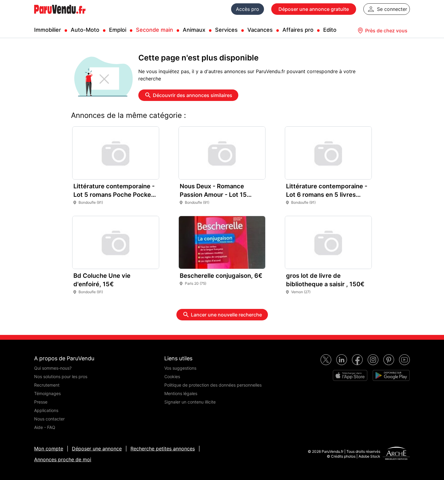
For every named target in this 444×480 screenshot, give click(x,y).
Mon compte (48, 449)
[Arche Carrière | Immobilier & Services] (396, 454)
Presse (40, 401)
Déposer (313, 9)
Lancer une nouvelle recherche (226, 315)
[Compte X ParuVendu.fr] (325, 359)
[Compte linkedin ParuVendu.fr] (341, 359)
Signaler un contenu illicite (190, 401)
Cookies (172, 376)
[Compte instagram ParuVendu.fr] (373, 359)
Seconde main (154, 30)
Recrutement (47, 385)
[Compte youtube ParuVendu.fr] (404, 359)
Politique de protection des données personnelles (213, 385)
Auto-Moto (85, 30)
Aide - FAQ (44, 427)
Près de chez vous (386, 31)
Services (226, 30)
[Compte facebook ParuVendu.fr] (357, 359)
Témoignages (47, 393)
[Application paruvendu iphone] (350, 375)
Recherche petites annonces (162, 449)
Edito (329, 30)
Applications (46, 410)
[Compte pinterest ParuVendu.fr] (388, 359)
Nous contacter (49, 418)
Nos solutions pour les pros (60, 376)
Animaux (194, 30)
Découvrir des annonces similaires (192, 95)
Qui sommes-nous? (53, 368)
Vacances (260, 30)
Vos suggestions (180, 368)
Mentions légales (180, 393)
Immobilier (47, 30)
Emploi (117, 30)
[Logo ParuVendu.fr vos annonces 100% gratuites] (59, 16)
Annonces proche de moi (62, 459)
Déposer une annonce (97, 449)
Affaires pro (298, 30)
